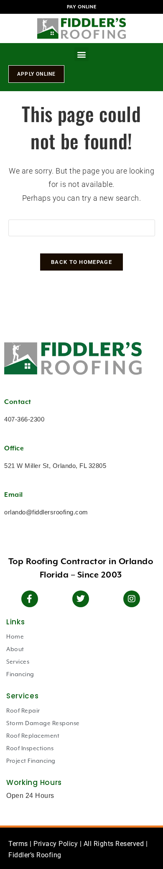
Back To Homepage (81, 262)
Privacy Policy (55, 844)
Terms (18, 844)
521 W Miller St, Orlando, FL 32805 (55, 465)
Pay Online (82, 7)
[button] (81, 54)
